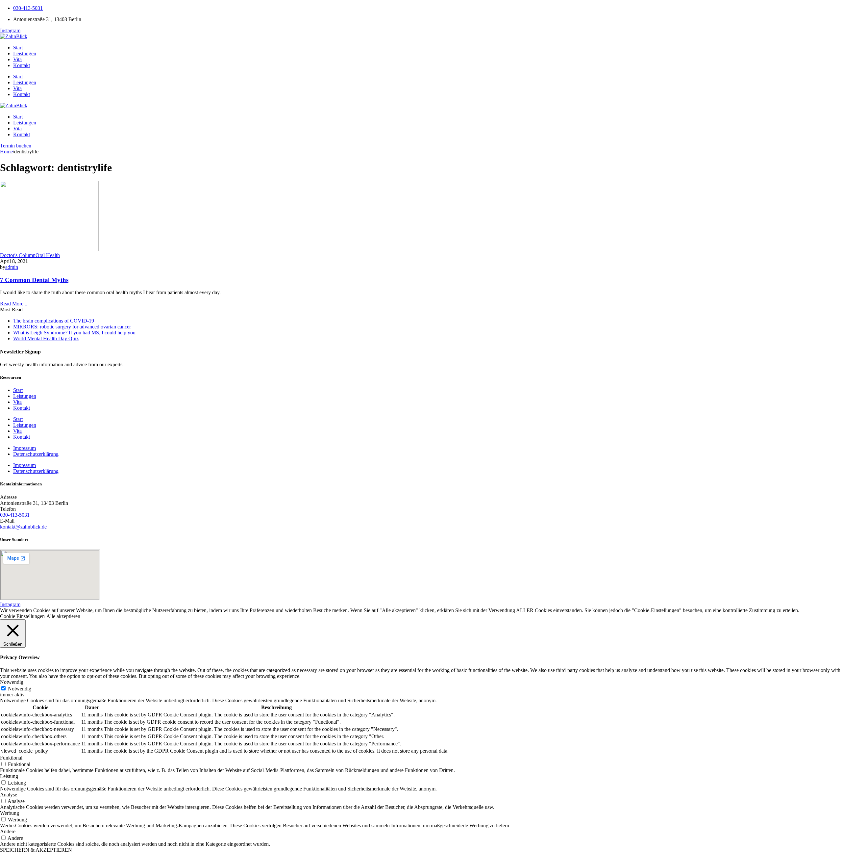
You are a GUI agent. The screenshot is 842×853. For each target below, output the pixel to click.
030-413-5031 (28, 8)
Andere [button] (7, 831)
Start (18, 47)
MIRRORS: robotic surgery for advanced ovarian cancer (72, 326)
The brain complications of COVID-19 (53, 320)
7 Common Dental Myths (34, 279)
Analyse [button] (8, 794)
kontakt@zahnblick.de (23, 527)
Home (6, 151)
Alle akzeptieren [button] (63, 616)
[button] (15, 145)
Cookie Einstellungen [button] (22, 616)
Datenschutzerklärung (36, 454)
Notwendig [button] (11, 682)
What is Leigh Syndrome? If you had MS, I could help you (74, 332)
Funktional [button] (11, 758)
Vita (17, 59)
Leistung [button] (9, 776)
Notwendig (19, 688)
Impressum (24, 448)
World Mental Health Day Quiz (46, 338)
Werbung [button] (9, 813)
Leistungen (24, 53)
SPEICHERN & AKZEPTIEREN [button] (36, 850)
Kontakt (21, 65)
